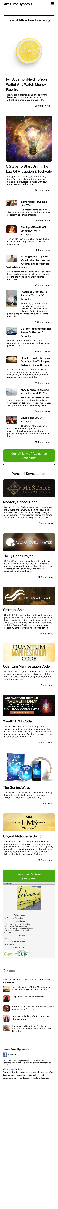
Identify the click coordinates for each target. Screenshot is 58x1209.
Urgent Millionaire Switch (23, 836)
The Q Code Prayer (18, 556)
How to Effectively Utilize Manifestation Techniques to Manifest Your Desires (35, 361)
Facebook (12, 1054)
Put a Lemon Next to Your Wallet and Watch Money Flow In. (26, 84)
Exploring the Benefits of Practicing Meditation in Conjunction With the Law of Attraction (32, 1029)
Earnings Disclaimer (12, 1062)
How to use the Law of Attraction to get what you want (31, 1017)
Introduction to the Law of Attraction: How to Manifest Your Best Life (33, 1007)
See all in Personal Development (29, 876)
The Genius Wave (16, 787)
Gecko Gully (17, 1069)
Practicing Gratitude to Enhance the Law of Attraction (34, 295)
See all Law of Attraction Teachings (29, 456)
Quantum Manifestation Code (26, 666)
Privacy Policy (9, 1060)
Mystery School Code (20, 502)
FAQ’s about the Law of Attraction (28, 996)
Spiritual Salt (13, 610)
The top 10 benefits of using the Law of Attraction (33, 231)
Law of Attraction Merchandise (37, 1062)
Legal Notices (24, 1060)
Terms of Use (38, 1060)
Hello (5, 1065)
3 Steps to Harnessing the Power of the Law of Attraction (36, 332)
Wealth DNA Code (17, 721)
